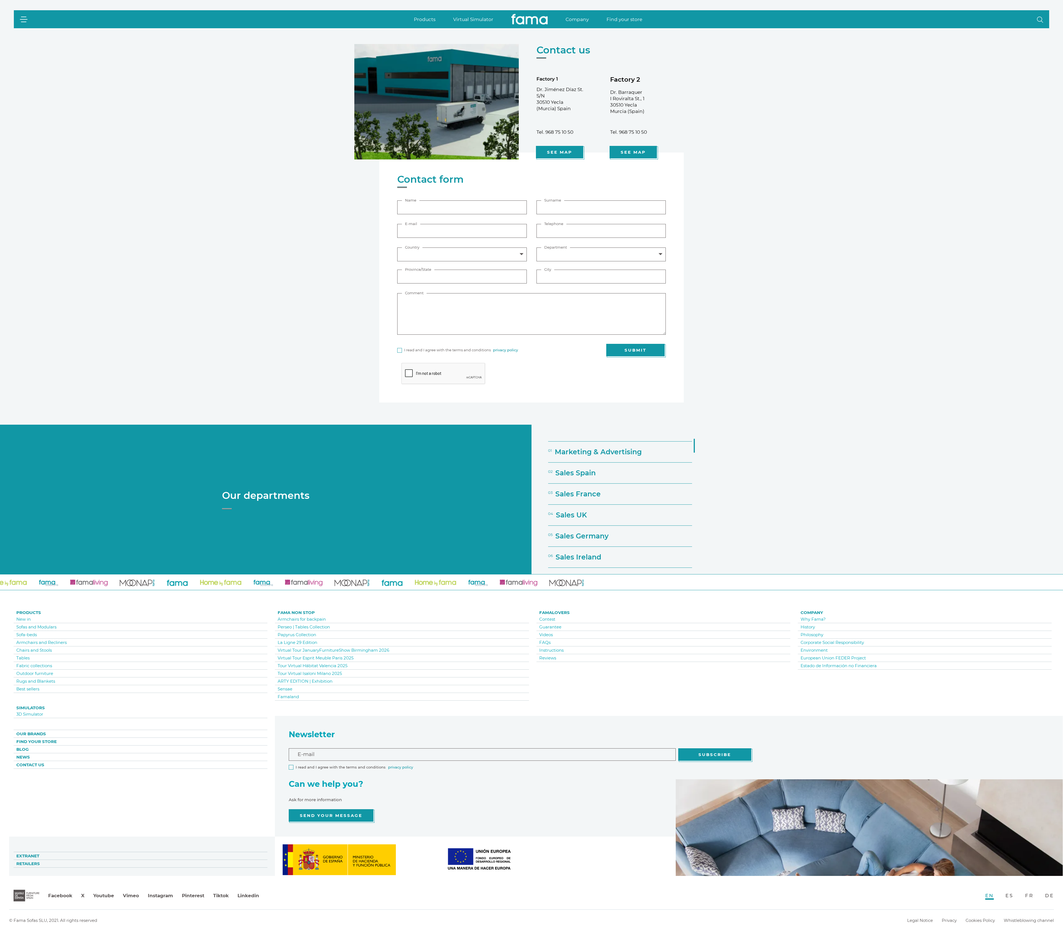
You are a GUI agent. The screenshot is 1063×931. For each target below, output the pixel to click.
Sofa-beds (26, 634)
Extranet (27, 855)
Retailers (28, 863)
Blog (22, 749)
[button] (1040, 19)
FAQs (545, 642)
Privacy (949, 920)
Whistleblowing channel (1029, 920)
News (23, 757)
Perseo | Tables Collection (304, 627)
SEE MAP (559, 152)
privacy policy (505, 350)
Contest (547, 619)
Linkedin (248, 895)
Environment (814, 650)
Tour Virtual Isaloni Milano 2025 (310, 673)
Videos (546, 634)
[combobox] (462, 254)
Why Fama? (813, 619)
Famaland (288, 696)
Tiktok (221, 895)
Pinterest (193, 895)
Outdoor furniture (34, 673)
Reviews (547, 658)
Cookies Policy (980, 920)
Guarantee (550, 627)
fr (1029, 895)
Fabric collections (34, 665)
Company (577, 19)
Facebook (60, 895)
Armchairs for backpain (302, 619)
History (808, 627)
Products (424, 19)
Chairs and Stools (34, 650)
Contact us (30, 764)
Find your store (624, 19)
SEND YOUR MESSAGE (331, 815)
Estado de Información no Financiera (839, 665)
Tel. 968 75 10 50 (554, 132)
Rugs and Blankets (35, 681)
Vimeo (131, 895)
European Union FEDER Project (833, 658)
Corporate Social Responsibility (832, 642)
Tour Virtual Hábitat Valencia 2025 (312, 665)
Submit (635, 350)
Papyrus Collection (297, 634)
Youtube (103, 895)
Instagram (160, 895)
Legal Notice (920, 920)
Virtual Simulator (473, 19)
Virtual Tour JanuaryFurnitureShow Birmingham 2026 (333, 650)
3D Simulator (29, 714)
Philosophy (812, 634)
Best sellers (27, 689)
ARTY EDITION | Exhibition (305, 681)
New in (23, 619)
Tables (23, 658)
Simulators (30, 707)
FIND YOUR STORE (36, 741)
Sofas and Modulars (36, 627)
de (1049, 895)
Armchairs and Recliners (41, 642)
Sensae (285, 689)
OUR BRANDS (31, 733)
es (1009, 895)
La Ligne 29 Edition (297, 642)
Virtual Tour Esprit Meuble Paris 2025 (316, 658)
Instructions (551, 650)
